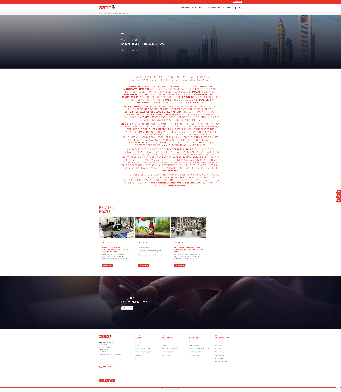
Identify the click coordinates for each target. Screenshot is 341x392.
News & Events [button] (211, 8)
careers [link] (221, 8)
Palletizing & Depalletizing (170, 348)
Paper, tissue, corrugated (143, 352)
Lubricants (138, 355)
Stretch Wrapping (167, 352)
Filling (164, 342)
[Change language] (236, 8)
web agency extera (104, 359)
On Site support (193, 342)
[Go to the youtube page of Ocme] (101, 380)
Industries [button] (172, 8)
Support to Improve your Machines (200, 348)
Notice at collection (170, 390)
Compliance (219, 358)
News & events (107, 13)
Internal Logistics (167, 355)
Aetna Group (219, 345)
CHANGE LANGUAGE (106, 366)
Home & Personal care (142, 348)
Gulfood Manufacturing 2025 (120, 13)
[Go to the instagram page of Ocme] (113, 380)
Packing (164, 345)
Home (100, 13)
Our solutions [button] (183, 8)
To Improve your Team (195, 352)
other (137, 358)
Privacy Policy (219, 352)
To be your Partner (194, 355)
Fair (123, 33)
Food (137, 345)
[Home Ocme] (107, 8)
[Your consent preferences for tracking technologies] (338, 389)
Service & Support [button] (197, 8)
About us (218, 342)
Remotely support (194, 345)
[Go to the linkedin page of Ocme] (107, 380)
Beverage (138, 342)
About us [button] (229, 8)
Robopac (218, 348)
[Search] (240, 8)
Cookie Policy (219, 355)
